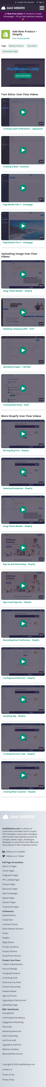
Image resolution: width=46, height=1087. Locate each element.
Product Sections (9, 951)
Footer (5, 933)
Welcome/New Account (12, 1053)
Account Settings (9, 968)
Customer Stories (10, 924)
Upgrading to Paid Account (14, 1000)
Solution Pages (9, 902)
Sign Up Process (9, 995)
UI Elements (8, 911)
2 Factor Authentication (12, 964)
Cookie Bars (7, 919)
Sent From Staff (9, 1040)
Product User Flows (11, 960)
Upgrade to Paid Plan (11, 1044)
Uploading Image (10, 51)
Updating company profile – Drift (18, 329)
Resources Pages (9, 889)
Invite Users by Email (11, 982)
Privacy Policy (8, 1079)
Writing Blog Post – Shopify (16, 450)
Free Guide (7, 1026)
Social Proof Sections (11, 955)
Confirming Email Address (13, 1017)
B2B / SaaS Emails (10, 1009)
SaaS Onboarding (10, 1035)
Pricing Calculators (10, 947)
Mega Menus (8, 942)
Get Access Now (23, 75)
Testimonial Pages (10, 906)
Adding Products (16, 46)
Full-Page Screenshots (12, 862)
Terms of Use (8, 1074)
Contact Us (7, 1069)
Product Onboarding (11, 986)
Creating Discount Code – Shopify (19, 754)
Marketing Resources (11, 1031)
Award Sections (9, 915)
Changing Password (11, 973)
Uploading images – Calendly (17, 367)
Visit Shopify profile (21, 38)
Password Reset (9, 991)
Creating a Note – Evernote (16, 166)
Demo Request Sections (12, 928)
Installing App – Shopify (14, 716)
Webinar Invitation (10, 1049)
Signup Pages (8, 898)
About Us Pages (9, 866)
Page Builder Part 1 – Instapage (18, 204)
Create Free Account (25, 2)
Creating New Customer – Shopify (19, 791)
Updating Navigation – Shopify (17, 488)
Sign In (41, 2)
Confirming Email (9, 977)
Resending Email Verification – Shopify (21, 640)
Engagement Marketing (12, 1022)
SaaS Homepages (10, 893)
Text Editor (32, 46)
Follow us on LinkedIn (15, 851)
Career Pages (8, 870)
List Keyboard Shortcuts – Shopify (19, 678)
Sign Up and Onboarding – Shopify (19, 564)
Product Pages (8, 884)
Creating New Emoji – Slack (16, 405)
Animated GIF (8, 1013)
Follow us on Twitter (15, 856)
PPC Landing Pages (10, 879)
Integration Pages (10, 875)
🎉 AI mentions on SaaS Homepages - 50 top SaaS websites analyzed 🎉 (23, 16)
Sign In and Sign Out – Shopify (17, 602)
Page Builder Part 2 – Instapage (18, 242)
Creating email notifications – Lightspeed (23, 128)
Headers (6, 937)
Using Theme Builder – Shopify (17, 291)
